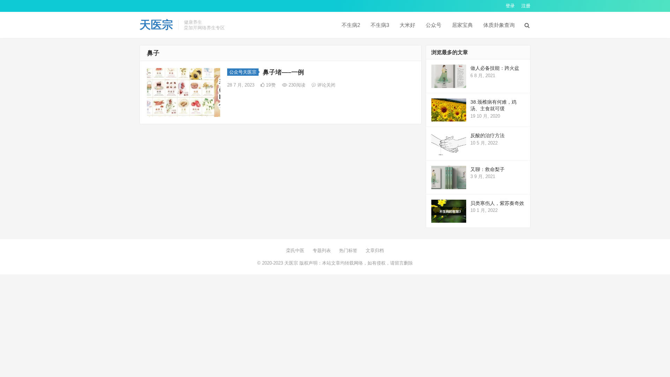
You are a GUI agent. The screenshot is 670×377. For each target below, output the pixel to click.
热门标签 (348, 250)
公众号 (433, 25)
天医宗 (156, 25)
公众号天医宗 (242, 72)
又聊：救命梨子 (487, 169)
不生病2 (351, 25)
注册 (525, 5)
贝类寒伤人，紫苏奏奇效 (497, 203)
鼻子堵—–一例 (283, 72)
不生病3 (380, 25)
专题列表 (322, 250)
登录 (510, 5)
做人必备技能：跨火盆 (494, 68)
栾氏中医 (295, 250)
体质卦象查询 (499, 25)
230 (296, 85)
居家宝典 (462, 25)
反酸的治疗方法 (487, 135)
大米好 (407, 25)
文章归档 (375, 250)
